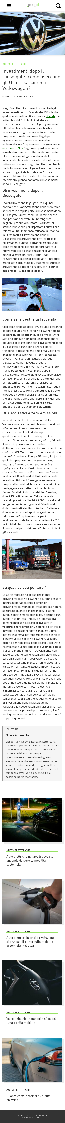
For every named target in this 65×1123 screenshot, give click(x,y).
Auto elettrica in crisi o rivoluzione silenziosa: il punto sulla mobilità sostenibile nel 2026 (30, 941)
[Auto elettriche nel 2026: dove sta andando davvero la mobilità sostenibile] (32, 844)
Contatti (39, 1117)
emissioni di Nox (12, 148)
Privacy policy (28, 1117)
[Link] (32, 313)
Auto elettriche (14, 64)
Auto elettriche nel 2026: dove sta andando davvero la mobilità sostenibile (29, 860)
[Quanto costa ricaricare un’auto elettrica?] (32, 1083)
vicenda (50, 116)
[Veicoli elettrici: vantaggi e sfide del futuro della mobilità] (32, 1006)
